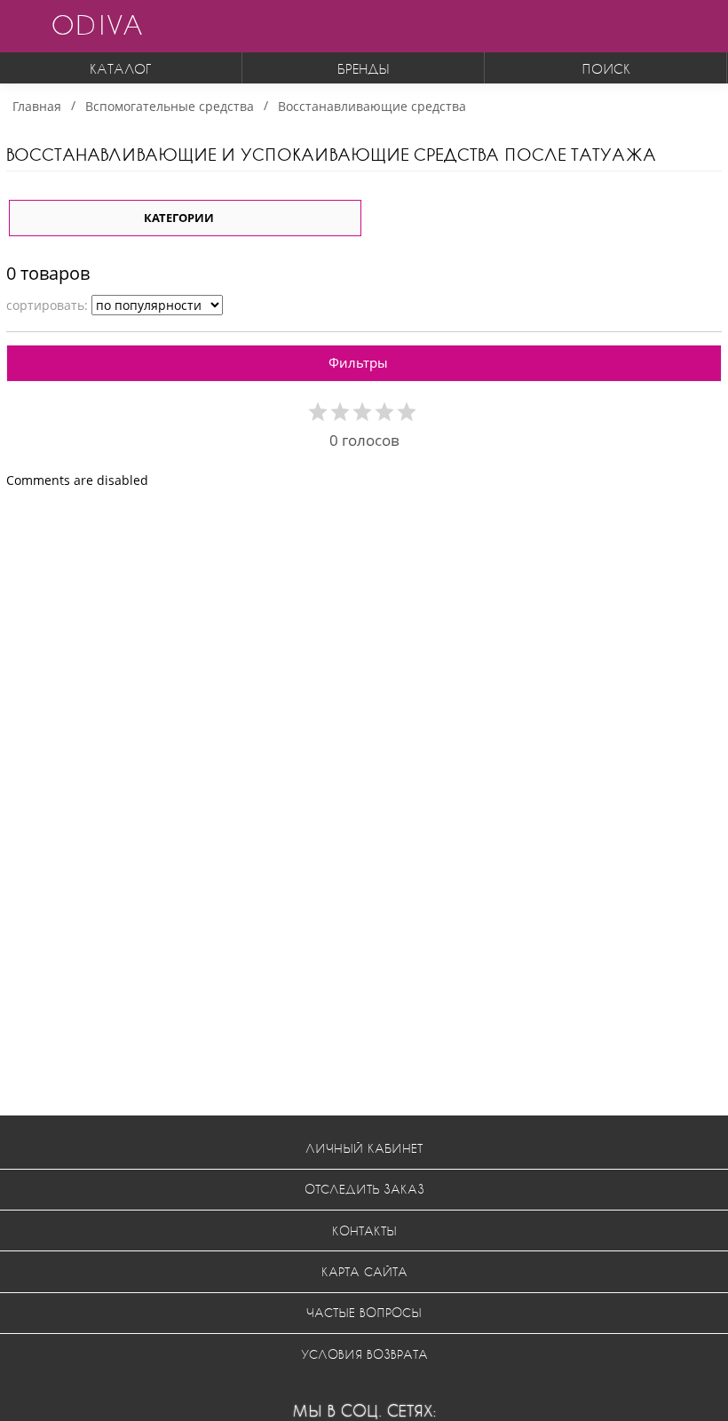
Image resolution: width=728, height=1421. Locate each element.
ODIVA (97, 24)
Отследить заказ (364, 1188)
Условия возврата (364, 1353)
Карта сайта (364, 1271)
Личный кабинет (364, 1147)
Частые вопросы (364, 1312)
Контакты (364, 1230)
